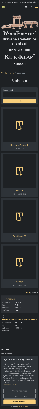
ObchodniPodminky (19, 145)
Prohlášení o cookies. (11, 385)
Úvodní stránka (7, 73)
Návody (19, 281)
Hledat (19, 101)
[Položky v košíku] (26, 6)
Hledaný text (8, 90)
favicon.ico (10, 299)
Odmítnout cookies (19, 396)
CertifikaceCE (19, 236)
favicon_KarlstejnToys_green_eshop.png (19, 319)
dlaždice (26, 292)
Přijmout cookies (19, 402)
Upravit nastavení (19, 391)
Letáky (19, 190)
